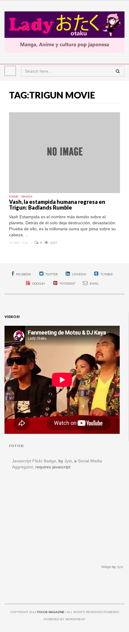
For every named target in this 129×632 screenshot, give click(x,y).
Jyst (68, 460)
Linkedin (78, 274)
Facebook (23, 274)
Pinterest (67, 283)
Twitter (51, 274)
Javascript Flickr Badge (34, 460)
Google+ (38, 283)
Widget (106, 567)
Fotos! (16, 445)
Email (94, 283)
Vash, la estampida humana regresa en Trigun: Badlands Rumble (57, 204)
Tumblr (106, 274)
